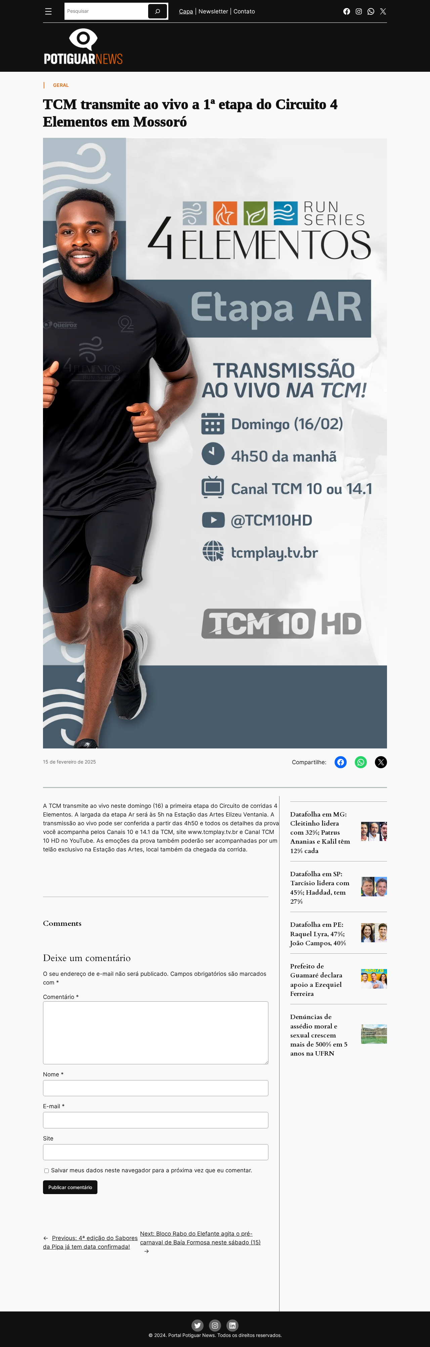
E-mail (54, 1106)
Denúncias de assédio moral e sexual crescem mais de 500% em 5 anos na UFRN (318, 1035)
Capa (186, 11)
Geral (61, 85)
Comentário (61, 997)
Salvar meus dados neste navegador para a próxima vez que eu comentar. (151, 1170)
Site (48, 1138)
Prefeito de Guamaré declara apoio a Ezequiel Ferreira (316, 980)
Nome (53, 1074)
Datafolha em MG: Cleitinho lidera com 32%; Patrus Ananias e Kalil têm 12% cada (320, 832)
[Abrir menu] (48, 11)
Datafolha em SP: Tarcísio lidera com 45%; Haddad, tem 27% (319, 888)
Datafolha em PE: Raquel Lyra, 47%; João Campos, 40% (318, 934)
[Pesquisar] (157, 11)
